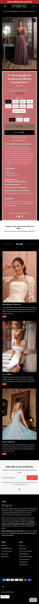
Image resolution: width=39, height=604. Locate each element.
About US (22, 545)
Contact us (12, 213)
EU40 (8, 106)
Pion (26, 120)
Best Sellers (5, 556)
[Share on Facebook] (16, 217)
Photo (12, 120)
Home (5, 11)
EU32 (8, 102)
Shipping (12, 90)
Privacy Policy (23, 562)
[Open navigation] (5, 6)
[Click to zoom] (34, 20)
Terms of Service (24, 559)
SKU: (14, 140)
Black (19, 120)
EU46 (29, 106)
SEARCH (4, 545)
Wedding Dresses (7, 548)
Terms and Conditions (22, 213)
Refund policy (23, 565)
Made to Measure (19, 111)
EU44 (22, 106)
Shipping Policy (23, 554)
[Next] (10, 20)
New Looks (5, 554)
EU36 (22, 102)
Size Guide (22, 548)
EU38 (29, 102)
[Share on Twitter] (19, 217)
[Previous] (5, 20)
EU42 (15, 106)
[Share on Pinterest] (22, 217)
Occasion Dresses (7, 551)
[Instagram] (19, 489)
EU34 (15, 102)
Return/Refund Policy (25, 556)
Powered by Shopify (8, 592)
